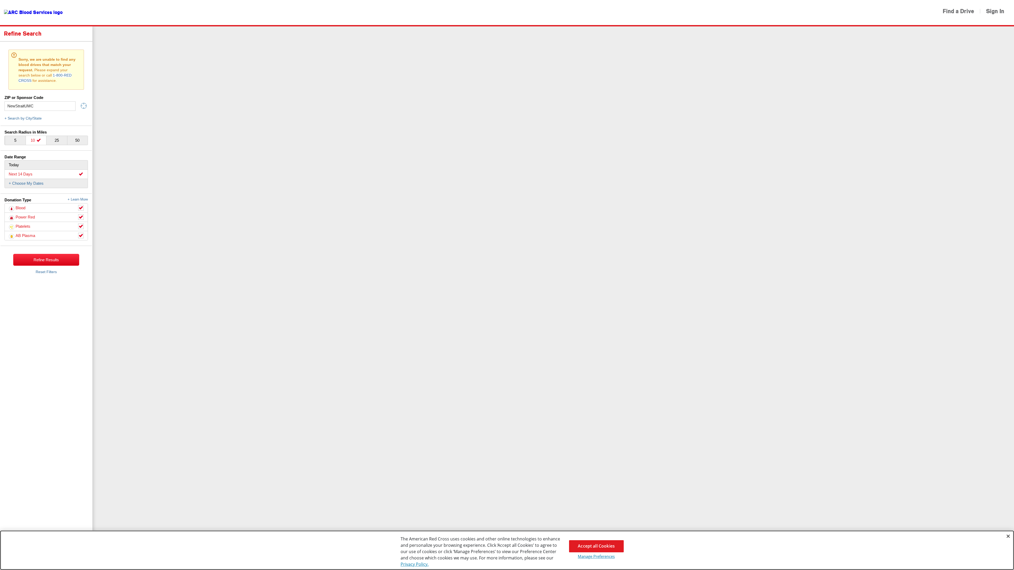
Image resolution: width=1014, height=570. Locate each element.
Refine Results (46, 260)
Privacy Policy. (415, 564)
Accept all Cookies (596, 546)
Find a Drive (958, 11)
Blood (20, 208)
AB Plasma (25, 235)
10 (33, 140)
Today (14, 165)
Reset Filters (46, 272)
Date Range (15, 157)
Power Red (25, 217)
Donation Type (46, 200)
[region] (507, 550)
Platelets (23, 226)
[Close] (1008, 536)
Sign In (995, 11)
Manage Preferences (596, 556)
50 (77, 140)
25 (57, 140)
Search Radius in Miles (25, 132)
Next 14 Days (20, 174)
